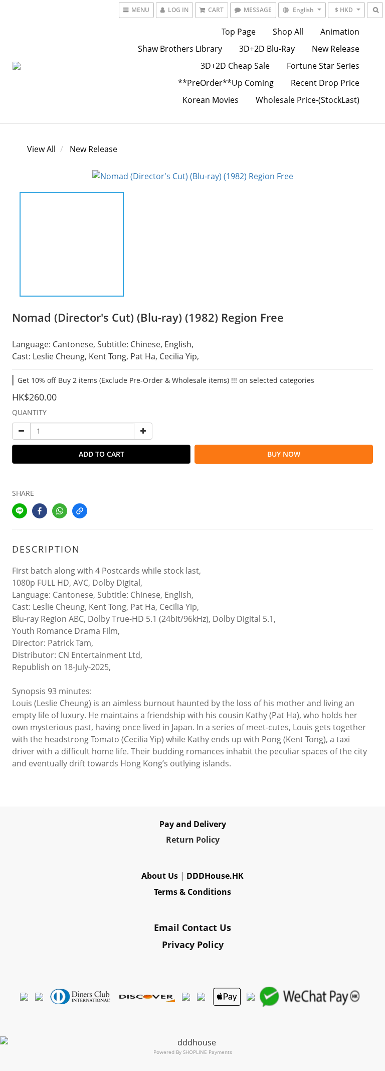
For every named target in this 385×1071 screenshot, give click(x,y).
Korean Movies (210, 99)
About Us (159, 875)
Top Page (239, 31)
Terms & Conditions (192, 891)
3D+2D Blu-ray (267, 48)
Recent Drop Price (325, 82)
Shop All (288, 31)
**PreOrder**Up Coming (226, 82)
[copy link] (79, 510)
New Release (335, 48)
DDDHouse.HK (215, 875)
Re (171, 839)
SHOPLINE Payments (207, 1051)
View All (41, 149)
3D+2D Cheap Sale (235, 65)
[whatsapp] (59, 510)
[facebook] (39, 510)
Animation (339, 31)
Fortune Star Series (323, 65)
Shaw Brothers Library (180, 48)
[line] (19, 510)
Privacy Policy (193, 945)
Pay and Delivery (192, 824)
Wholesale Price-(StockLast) (307, 99)
